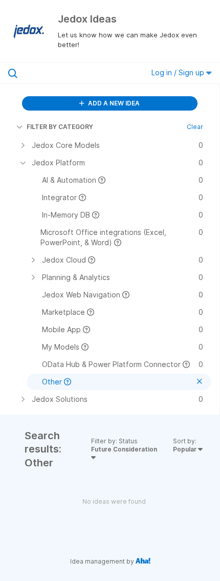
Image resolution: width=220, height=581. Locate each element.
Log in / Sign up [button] (178, 72)
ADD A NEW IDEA (113, 103)
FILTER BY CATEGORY (60, 127)
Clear (195, 127)
